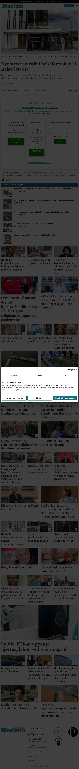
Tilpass (38, 398)
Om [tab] (65, 375)
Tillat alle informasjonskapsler (65, 398)
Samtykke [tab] (13, 375)
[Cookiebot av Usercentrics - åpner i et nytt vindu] (68, 369)
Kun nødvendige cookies (14, 398)
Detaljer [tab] (39, 375)
